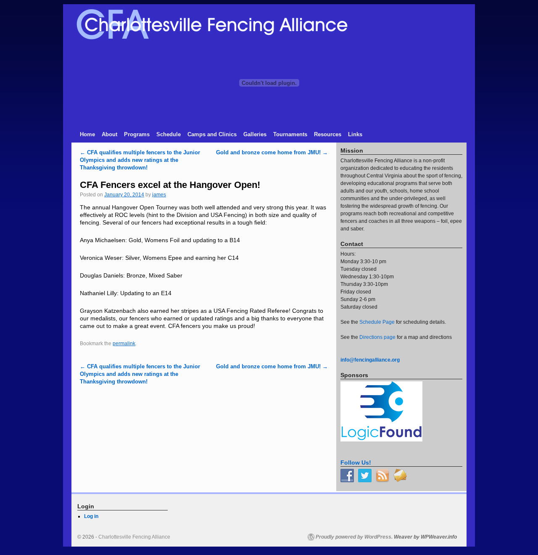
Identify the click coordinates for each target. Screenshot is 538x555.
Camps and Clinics (212, 134)
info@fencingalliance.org (370, 360)
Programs (137, 134)
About (109, 134)
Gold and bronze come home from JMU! (272, 152)
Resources (327, 134)
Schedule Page (377, 322)
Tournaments (290, 134)
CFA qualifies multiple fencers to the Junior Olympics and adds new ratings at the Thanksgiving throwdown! (140, 160)
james (159, 195)
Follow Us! (355, 462)
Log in (91, 516)
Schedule (168, 134)
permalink (124, 343)
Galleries (254, 134)
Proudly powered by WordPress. (354, 537)
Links (355, 134)
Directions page (377, 337)
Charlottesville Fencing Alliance (134, 537)
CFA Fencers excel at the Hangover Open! (170, 185)
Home (87, 134)
